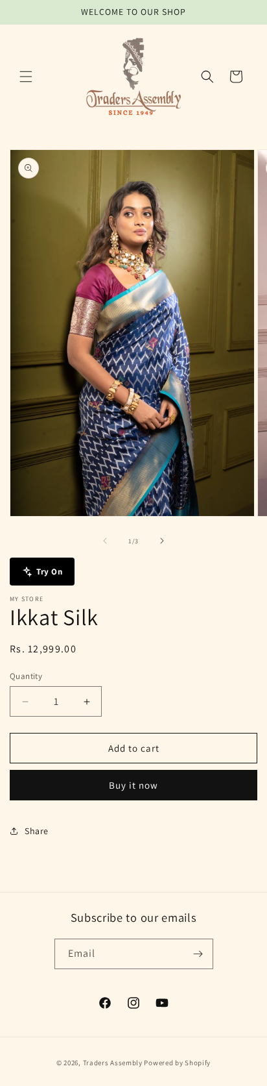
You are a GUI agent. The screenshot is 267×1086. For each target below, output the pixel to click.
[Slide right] (162, 540)
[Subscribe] (198, 954)
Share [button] (37, 831)
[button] (26, 76)
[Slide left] (105, 540)
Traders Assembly (113, 1062)
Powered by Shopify (177, 1062)
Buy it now (133, 785)
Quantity (26, 676)
